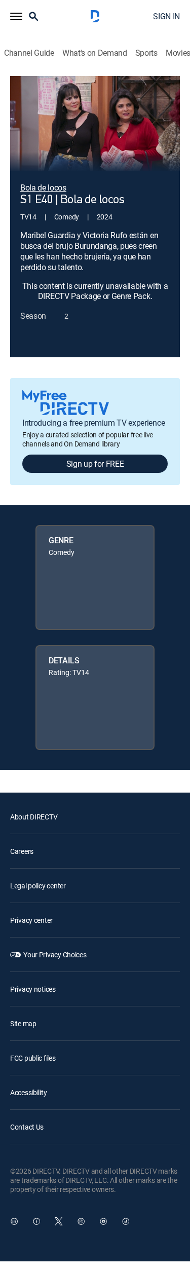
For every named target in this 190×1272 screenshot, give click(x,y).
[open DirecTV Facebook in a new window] (36, 1221)
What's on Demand (94, 53)
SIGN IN (166, 16)
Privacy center (31, 920)
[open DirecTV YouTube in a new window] (103, 1221)
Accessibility (28, 1092)
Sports (146, 53)
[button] (16, 16)
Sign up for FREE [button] (95, 463)
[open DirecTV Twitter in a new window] (59, 1221)
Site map (23, 1023)
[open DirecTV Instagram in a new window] (81, 1221)
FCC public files (33, 1058)
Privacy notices (33, 989)
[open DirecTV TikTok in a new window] (126, 1221)
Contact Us (27, 1127)
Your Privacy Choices (54, 954)
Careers (21, 851)
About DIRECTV (33, 816)
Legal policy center (38, 885)
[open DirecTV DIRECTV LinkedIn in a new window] (14, 1221)
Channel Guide (29, 53)
